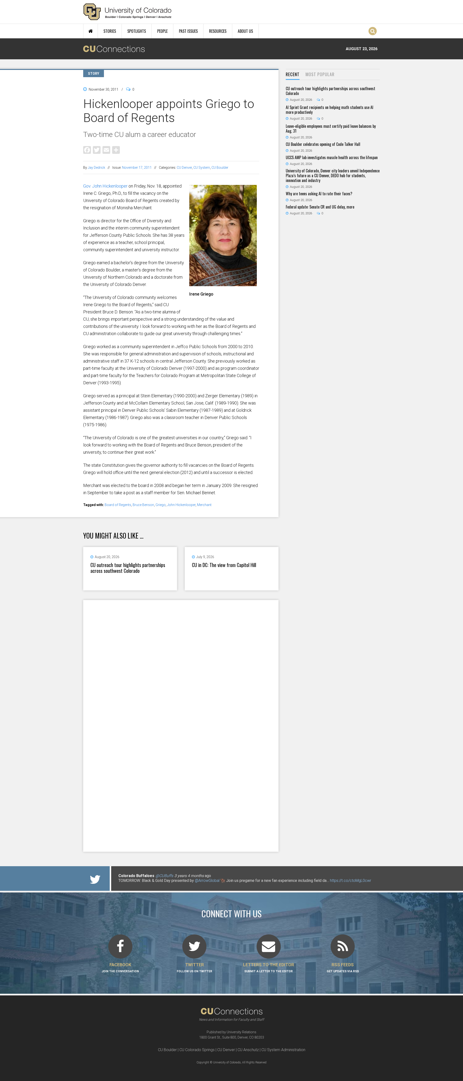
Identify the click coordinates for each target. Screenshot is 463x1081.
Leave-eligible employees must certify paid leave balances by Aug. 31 (331, 128)
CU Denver (184, 167)
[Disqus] (181, 662)
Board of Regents (118, 505)
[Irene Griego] (224, 284)
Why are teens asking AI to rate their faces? (319, 193)
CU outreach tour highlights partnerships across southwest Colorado (127, 567)
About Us (245, 31)
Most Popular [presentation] (320, 74)
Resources (217, 31)
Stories (109, 31)
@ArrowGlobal (207, 880)
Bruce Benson (143, 505)
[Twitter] (97, 149)
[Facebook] (87, 149)
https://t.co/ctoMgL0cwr (350, 880)
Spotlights (136, 31)
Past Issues (188, 31)
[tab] (293, 74)
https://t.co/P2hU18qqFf (138, 885)
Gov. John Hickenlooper (105, 186)
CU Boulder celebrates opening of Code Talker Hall (323, 144)
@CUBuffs (164, 875)
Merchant (204, 505)
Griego (161, 505)
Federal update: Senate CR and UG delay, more (320, 207)
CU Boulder (219, 167)
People (162, 31)
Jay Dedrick (96, 167)
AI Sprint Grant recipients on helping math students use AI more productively (329, 109)
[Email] (106, 149)
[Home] (127, 12)
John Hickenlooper (181, 505)
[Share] (116, 149)
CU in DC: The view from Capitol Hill (224, 564)
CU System (201, 167)
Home (90, 31)
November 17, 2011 (137, 167)
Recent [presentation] (293, 74)
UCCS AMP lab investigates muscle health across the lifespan (332, 157)
